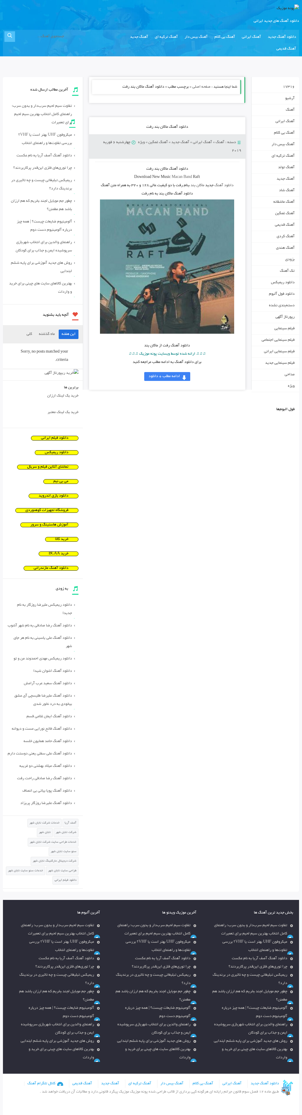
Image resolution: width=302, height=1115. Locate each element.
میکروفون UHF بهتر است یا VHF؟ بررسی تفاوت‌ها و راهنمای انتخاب (45, 139)
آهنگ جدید (139, 37)
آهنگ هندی (285, 248)
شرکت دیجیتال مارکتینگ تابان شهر (54, 861)
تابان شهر (45, 832)
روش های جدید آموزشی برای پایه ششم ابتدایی (41, 267)
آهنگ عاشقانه (284, 202)
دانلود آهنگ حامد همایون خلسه (48, 741)
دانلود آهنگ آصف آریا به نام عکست (44, 156)
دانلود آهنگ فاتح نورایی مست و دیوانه (42, 729)
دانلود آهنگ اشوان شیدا (52, 671)
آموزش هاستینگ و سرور (49, 525)
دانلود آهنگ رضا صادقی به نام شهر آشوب (40, 626)
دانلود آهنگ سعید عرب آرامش (48, 684)
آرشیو (290, 98)
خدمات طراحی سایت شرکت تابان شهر (53, 842)
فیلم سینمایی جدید (280, 363)
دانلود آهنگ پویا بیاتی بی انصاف (47, 791)
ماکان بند (197, 186)
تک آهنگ (287, 271)
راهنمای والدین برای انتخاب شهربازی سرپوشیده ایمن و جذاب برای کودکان (44, 246)
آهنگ (220, 142)
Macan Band (182, 177)
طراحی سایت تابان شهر (62, 870)
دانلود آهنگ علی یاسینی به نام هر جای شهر (43, 642)
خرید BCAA (58, 554)
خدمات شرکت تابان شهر (44, 823)
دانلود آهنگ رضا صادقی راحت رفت (44, 779)
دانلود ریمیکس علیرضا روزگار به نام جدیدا (44, 609)
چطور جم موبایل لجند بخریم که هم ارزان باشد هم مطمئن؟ (41, 205)
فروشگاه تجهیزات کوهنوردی (46, 510)
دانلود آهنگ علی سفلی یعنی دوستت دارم (40, 754)
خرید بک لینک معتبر (62, 412)
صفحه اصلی (201, 87)
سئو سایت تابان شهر (63, 851)
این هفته (69, 334)
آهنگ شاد (287, 191)
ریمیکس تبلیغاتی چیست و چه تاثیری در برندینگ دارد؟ (41, 185)
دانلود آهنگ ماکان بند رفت (167, 127)
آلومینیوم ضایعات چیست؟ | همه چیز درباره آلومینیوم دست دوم (44, 226)
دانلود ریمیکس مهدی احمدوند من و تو (43, 659)
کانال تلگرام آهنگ (41, 1084)
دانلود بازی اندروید (53, 496)
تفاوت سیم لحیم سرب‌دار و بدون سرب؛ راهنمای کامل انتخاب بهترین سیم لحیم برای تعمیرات (42, 114)
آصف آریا (70, 823)
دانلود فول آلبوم (282, 294)
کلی (29, 334)
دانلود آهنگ (224, 186)
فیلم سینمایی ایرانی (279, 352)
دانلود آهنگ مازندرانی (51, 568)
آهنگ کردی (286, 237)
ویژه (141, 142)
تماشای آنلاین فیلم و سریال (47, 467)
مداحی (290, 375)
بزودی (290, 260)
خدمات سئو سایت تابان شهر (25, 870)
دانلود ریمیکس (283, 283)
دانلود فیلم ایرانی (54, 438)
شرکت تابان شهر (66, 832)
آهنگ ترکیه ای (166, 37)
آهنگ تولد (286, 168)
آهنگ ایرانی (251, 37)
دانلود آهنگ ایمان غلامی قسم (49, 717)
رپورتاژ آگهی (285, 317)
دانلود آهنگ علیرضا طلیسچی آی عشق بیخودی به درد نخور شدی (43, 700)
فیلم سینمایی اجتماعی (278, 340)
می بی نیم (60, 481)
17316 (289, 87)
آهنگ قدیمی (286, 49)
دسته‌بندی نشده (282, 306)
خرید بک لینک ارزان (62, 396)
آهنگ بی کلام (224, 37)
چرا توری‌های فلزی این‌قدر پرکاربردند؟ (42, 168)
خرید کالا (61, 539)
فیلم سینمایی (284, 329)
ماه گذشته (47, 334)
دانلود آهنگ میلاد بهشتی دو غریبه (45, 766)
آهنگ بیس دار (196, 37)
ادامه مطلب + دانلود (164, 376)
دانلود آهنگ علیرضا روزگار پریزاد (46, 803)
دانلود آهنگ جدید (282, 37)
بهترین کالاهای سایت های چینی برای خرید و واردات (40, 288)
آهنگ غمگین (158, 142)
